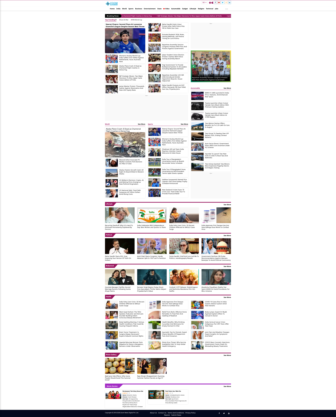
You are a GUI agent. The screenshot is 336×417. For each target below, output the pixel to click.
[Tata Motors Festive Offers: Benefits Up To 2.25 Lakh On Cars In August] (197, 126)
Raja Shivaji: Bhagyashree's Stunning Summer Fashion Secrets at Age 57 (150, 377)
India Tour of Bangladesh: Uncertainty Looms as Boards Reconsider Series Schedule (173, 161)
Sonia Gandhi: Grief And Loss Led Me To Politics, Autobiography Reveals (184, 257)
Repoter (167, 415)
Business (138, 9)
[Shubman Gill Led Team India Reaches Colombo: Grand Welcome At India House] (154, 152)
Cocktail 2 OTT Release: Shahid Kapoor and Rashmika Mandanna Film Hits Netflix (183, 289)
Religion (201, 9)
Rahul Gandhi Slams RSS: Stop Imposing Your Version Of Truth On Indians (118, 258)
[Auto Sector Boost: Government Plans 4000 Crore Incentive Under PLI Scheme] (197, 146)
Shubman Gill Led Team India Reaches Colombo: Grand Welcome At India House (173, 151)
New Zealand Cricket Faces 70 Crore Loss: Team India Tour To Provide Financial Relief (173, 192)
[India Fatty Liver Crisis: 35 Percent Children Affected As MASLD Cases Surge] (184, 215)
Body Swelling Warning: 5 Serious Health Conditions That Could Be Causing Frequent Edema (131, 324)
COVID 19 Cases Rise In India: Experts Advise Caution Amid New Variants (216, 304)
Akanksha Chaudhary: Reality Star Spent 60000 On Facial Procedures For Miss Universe (216, 289)
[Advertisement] (146, 108)
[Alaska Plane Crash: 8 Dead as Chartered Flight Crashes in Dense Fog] (112, 69)
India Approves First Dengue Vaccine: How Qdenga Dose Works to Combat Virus (215, 227)
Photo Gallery (111, 355)
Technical (209, 9)
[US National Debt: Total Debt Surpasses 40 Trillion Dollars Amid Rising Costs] (112, 193)
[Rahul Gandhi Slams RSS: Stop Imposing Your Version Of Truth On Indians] (120, 246)
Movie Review (112, 386)
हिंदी (204, 2)
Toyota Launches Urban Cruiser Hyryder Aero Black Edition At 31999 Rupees (216, 115)
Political (109, 235)
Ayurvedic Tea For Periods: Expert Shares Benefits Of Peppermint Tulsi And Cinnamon (174, 334)
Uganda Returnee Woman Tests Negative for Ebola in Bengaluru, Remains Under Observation (131, 344)
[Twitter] (222, 2)
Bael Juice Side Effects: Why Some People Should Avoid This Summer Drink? (118, 378)
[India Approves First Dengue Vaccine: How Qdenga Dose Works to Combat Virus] (216, 215)
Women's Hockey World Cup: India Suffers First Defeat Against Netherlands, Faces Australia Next (131, 58)
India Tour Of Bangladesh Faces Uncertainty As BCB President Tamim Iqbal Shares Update (174, 171)
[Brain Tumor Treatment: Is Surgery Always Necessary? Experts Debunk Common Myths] (112, 335)
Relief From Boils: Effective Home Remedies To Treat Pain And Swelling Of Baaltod (174, 314)
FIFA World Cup (136, 20)
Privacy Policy (190, 413)
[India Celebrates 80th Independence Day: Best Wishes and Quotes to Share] (152, 215)
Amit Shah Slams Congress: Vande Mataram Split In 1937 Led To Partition (151, 257)
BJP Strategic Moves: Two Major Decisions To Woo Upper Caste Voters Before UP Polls (151, 16)
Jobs (216, 9)
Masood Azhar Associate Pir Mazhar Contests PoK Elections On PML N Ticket (130, 162)
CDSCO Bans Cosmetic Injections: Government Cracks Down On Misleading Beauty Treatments (217, 344)
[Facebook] (215, 2)
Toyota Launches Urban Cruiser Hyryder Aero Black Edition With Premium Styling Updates (217, 105)
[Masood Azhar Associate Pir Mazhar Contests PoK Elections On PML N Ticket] (112, 163)
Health (108, 297)
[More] (226, 9)
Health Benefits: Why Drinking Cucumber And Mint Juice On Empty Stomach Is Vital (173, 324)
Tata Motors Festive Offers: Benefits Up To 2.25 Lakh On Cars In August (217, 125)
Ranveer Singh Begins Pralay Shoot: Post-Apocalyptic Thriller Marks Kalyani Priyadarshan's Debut (151, 289)
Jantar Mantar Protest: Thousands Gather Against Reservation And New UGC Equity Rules (222, 16)
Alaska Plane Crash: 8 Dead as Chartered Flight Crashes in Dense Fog (130, 68)
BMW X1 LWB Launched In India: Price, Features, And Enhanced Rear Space (217, 95)
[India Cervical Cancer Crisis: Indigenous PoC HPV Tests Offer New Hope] (197, 325)
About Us (153, 413)
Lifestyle (193, 9)
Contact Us (162, 413)
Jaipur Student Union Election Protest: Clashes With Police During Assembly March (173, 57)
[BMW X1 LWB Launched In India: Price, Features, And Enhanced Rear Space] (197, 96)
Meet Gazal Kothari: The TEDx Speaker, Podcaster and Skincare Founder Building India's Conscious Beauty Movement (131, 315)
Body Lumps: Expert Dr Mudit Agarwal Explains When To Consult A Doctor (216, 314)
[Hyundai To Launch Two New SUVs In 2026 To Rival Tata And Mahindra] (197, 157)
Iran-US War (123, 20)
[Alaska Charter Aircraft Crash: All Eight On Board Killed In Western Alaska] (112, 173)
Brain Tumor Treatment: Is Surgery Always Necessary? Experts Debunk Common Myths (131, 334)
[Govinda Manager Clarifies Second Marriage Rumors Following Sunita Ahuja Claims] (120, 277)
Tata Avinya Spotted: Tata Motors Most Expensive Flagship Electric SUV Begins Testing (217, 166)
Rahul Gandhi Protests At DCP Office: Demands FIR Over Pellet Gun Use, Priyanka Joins (174, 87)
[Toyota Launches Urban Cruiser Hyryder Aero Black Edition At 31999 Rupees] (197, 116)
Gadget (185, 9)
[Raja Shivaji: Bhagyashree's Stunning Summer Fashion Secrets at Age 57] (152, 366)
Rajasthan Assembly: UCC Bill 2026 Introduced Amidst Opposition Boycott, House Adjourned (173, 78)
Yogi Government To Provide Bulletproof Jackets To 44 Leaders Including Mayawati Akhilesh (174, 67)
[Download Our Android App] (210, 2)
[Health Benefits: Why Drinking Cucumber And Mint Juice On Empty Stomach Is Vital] (154, 325)
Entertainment (150, 9)
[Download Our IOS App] (212, 2)
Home (112, 9)
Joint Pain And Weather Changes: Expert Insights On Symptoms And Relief (217, 334)
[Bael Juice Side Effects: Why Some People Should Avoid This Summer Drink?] (120, 366)
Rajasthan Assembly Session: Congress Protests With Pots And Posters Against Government (174, 46)
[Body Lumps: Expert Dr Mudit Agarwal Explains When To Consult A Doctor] (197, 315)
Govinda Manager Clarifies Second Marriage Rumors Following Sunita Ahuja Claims (118, 289)
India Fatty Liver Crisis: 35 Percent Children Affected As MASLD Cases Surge (182, 227)
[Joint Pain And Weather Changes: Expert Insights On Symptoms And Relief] (197, 335)
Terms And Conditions (176, 413)
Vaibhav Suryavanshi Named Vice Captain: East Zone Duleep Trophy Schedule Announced (174, 181)
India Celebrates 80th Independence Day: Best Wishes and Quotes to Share (151, 226)
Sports (130, 9)
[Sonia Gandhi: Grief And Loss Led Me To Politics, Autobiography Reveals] (184, 246)
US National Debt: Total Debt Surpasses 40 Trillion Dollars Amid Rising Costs (130, 192)
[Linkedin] (229, 2)
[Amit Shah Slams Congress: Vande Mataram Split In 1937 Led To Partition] (152, 246)
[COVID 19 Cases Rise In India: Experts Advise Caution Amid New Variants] (197, 305)
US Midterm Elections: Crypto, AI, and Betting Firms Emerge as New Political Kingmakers (131, 182)
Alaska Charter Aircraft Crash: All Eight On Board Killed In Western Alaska (131, 172)
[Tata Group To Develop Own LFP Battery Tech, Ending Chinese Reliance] (197, 136)
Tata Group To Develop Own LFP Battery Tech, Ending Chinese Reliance (217, 135)
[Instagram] (226, 2)
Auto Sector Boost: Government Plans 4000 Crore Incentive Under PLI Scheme (217, 145)
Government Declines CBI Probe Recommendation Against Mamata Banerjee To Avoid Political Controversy (216, 258)
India (118, 9)
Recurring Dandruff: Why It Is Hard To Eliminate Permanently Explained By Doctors (119, 227)
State (159, 9)
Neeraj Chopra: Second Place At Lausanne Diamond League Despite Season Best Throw (125, 25)
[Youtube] (218, 2)
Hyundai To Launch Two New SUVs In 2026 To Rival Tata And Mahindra (216, 156)
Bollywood (110, 266)
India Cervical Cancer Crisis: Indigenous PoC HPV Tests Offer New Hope (217, 324)
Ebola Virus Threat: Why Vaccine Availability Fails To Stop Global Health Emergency (174, 344)
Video (167, 9)
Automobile (175, 9)
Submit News (176, 415)
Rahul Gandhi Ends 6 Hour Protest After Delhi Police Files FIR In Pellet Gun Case (173, 26)
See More (141, 124)
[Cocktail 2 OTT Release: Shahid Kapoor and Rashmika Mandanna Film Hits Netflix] (184, 277)
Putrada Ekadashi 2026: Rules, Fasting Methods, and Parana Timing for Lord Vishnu (173, 36)
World (124, 9)
